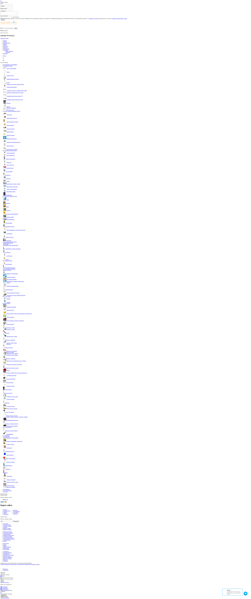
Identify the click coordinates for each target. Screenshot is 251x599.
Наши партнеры (9, 51)
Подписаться (16, 521)
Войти (2, 581)
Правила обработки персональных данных (30, 564)
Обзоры (5, 45)
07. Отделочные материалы (9, 268)
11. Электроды (6, 435)
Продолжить (3, 595)
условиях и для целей (93, 18)
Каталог (5, 41)
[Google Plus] (5, 502)
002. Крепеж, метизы (7, 65)
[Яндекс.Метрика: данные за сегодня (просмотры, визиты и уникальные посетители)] (5, 597)
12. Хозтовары (6, 436)
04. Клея (5, 218)
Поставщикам (6, 48)
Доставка (5, 47)
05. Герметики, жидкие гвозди (10, 241)
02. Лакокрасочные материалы (10, 150)
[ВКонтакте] (1, 502)
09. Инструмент (6, 303)
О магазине (5, 50)
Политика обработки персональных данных (10, 564)
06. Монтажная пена (7, 260)
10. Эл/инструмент (7, 427)
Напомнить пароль (5, 582)
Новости (5, 44)
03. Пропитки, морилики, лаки (10, 196)
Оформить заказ (4, 596)
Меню (4, 55)
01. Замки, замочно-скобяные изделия (11, 111)
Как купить (5, 46)
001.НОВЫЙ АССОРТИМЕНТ (10, 64)
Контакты (5, 53)
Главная (5, 40)
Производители (6, 43)
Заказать (3, 19)
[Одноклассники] (4, 502)
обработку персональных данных (119, 18)
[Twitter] (2, 502)
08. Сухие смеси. (7, 296)
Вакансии (8, 52)
